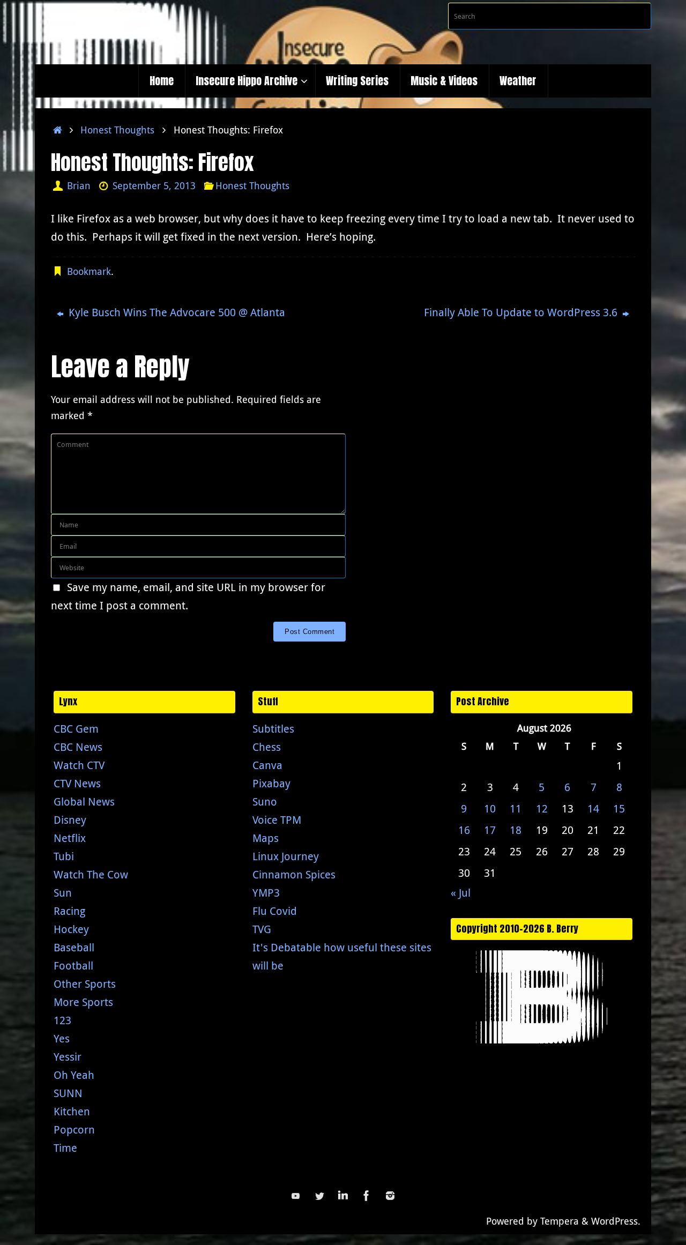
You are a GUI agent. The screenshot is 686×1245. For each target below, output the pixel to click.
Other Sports (85, 983)
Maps (265, 838)
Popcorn (74, 1129)
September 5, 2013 (154, 185)
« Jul (461, 892)
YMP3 (266, 892)
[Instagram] (390, 1196)
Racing (69, 911)
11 (515, 808)
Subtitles (273, 728)
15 (619, 808)
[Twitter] (319, 1196)
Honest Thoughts (117, 129)
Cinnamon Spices (293, 874)
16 (464, 830)
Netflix (70, 838)
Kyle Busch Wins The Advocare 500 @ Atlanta (175, 312)
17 (490, 830)
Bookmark (89, 271)
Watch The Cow (91, 874)
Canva (267, 765)
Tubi (64, 856)
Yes (62, 1038)
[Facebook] (366, 1196)
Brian (79, 185)
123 (62, 1020)
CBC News (78, 747)
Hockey (71, 929)
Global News (84, 801)
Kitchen (72, 1111)
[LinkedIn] (343, 1196)
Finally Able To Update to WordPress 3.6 (522, 312)
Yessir (67, 1056)
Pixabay (271, 783)
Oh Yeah (74, 1075)
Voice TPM (276, 819)
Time (65, 1147)
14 (593, 808)
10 (490, 808)
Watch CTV (79, 765)
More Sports (83, 1002)
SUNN (68, 1093)
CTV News (77, 783)
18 (515, 830)
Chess (266, 747)
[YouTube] (296, 1196)
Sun (63, 892)
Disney (70, 819)
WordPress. (615, 1220)
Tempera (559, 1220)
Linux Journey (285, 856)
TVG (261, 929)
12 (542, 808)
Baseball (74, 947)
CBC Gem (76, 728)
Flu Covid (274, 911)
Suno (264, 801)
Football (73, 965)
